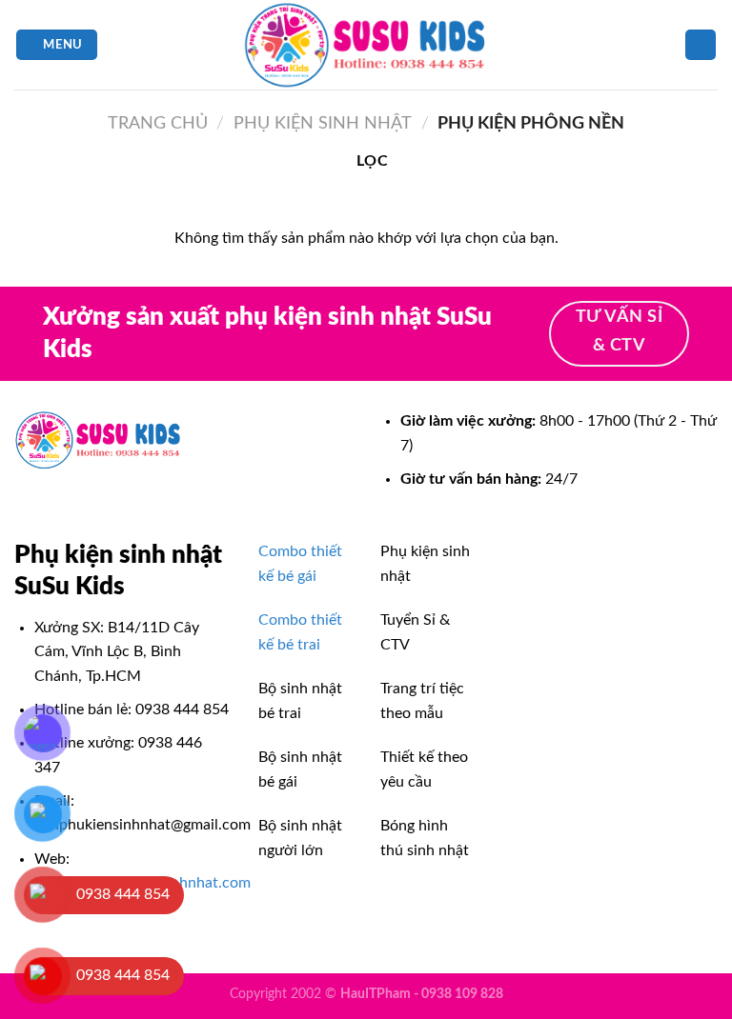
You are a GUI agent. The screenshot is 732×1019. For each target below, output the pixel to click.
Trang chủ (158, 123)
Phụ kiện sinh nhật (323, 123)
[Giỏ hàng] (700, 45)
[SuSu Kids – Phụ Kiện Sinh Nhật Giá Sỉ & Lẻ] (366, 45)
